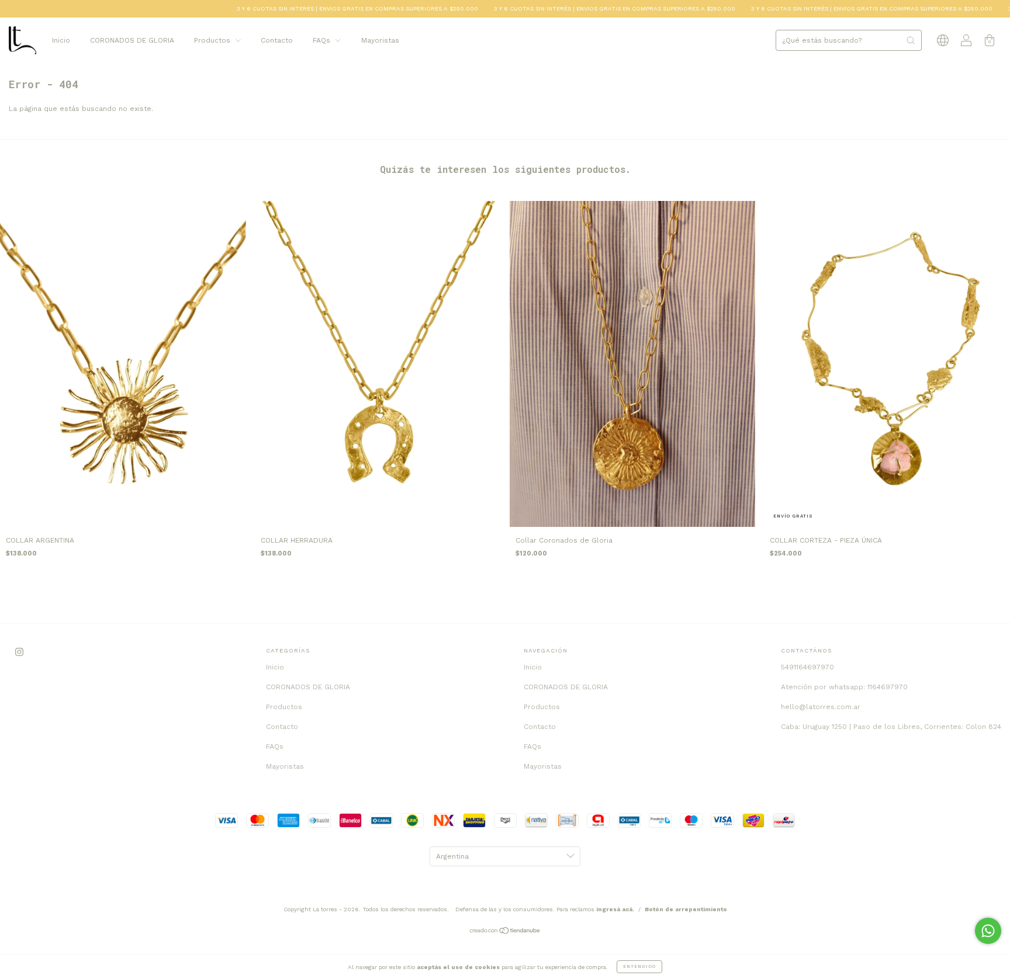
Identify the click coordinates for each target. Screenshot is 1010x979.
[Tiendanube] (505, 932)
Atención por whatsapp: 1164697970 (844, 687)
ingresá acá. (615, 909)
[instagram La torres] (19, 652)
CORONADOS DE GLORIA (132, 40)
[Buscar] (911, 40)
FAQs (323, 40)
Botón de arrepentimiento (686, 909)
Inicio (61, 40)
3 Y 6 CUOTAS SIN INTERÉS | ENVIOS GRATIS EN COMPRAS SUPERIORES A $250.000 (330, 8)
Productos (213, 40)
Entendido (639, 966)
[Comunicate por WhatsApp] (988, 931)
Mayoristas (380, 40)
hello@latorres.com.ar (820, 707)
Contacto (277, 40)
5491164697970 (807, 667)
